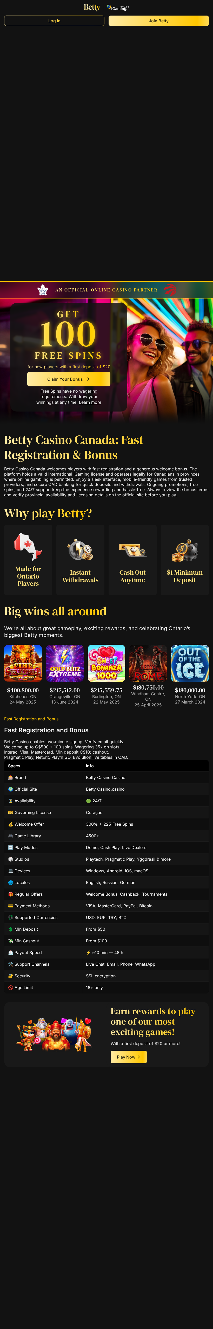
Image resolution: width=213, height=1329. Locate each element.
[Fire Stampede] (23, 680)
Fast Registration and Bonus (31, 718)
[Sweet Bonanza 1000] (106, 680)
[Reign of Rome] (148, 680)
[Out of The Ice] (190, 680)
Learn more (90, 402)
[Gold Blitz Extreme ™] (65, 680)
